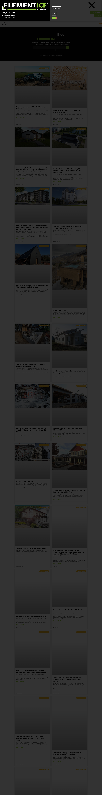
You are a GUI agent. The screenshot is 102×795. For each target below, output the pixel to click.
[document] (51, 397)
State (53, 16)
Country (54, 11)
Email (53, 5)
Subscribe (54, 18)
